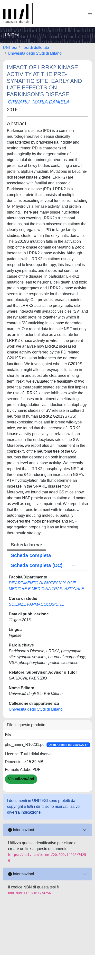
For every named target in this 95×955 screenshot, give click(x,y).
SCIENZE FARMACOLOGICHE (36, 604)
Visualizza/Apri (21, 779)
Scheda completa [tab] (31, 555)
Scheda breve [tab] (26, 544)
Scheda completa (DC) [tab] (37, 565)
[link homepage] (18, 13)
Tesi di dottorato (35, 47)
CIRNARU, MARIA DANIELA (38, 101)
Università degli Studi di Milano (35, 53)
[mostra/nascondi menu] (90, 13)
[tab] (73, 565)
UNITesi (10, 47)
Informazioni (23, 830)
